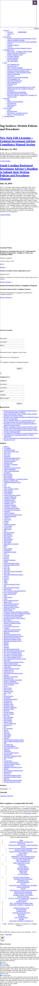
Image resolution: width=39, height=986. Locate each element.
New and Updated (12, 61)
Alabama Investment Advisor (12, 458)
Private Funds (8, 689)
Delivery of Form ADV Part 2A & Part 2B (19, 69)
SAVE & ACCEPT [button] (5, 985)
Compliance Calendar (10, 498)
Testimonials (7, 751)
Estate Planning (8, 548)
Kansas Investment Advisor (11, 621)
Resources (7, 98)
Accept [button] (34, 932)
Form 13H (7, 568)
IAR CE (9, 46)
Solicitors (6, 738)
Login (9, 110)
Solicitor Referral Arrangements (23, 892)
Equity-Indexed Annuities (11, 544)
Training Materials (12, 59)
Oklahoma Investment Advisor (12, 665)
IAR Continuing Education (15, 67)
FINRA (6, 561)
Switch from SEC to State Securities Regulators (23, 890)
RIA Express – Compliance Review (17, 113)
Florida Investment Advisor (11, 563)
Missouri (6, 642)
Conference (7, 511)
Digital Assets (8, 529)
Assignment (7, 472)
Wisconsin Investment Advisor (12, 775)
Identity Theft (7, 602)
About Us (6, 30)
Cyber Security (8, 526)
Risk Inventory (8, 718)
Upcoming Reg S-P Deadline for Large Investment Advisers (21, 433)
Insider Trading (8, 610)
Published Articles (21, 901)
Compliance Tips (21, 855)
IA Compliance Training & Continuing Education (14, 362)
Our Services (7, 37)
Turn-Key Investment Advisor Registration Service (21, 38)
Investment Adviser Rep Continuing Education (17, 613)
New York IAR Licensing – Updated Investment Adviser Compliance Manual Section (17, 141)
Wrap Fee (6, 778)
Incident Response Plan (10, 605)
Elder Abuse (7, 537)
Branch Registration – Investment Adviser (16, 479)
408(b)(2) (6, 446)
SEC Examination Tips (13, 82)
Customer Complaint (10, 524)
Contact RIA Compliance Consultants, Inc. (21, 905)
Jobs (8, 35)
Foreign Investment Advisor (12, 565)
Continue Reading (5, 161)
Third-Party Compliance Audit (12, 756)
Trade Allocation (8, 757)
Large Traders (8, 625)
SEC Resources (11, 103)
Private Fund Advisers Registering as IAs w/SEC (21, 87)
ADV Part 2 (7, 453)
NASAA (6, 646)
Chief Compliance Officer (11, 489)
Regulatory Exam (9, 706)
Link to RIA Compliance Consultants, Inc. (21, 921)
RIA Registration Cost (13, 79)
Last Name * (3, 342)
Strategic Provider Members (15, 101)
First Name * (3, 338)
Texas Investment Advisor (11, 752)
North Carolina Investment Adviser (14, 662)
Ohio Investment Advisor (11, 663)
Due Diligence (8, 534)
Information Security (9, 608)
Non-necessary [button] (4, 973)
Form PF (9, 85)
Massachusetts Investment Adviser (13, 636)
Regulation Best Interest (10, 699)
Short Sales (7, 733)
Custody (6, 523)
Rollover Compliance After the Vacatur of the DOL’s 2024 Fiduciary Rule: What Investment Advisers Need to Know (20, 427)
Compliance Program (10, 502)
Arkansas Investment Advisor (12, 468)
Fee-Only (6, 557)
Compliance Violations (10, 506)
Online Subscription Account (21, 863)
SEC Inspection (8, 728)
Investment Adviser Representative (13, 615)
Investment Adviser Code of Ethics (17, 93)
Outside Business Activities (11, 668)
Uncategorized (8, 761)
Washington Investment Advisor (13, 767)
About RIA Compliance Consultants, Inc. (21, 842)
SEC (5, 727)
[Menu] (35, 2)
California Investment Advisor (12, 482)
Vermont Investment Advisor (12, 764)
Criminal (6, 521)
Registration (7, 697)
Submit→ (19, 368)
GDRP (6, 582)
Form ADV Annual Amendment (13, 571)
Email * (2, 345)
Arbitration (7, 466)
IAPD (5, 595)
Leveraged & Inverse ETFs (11, 626)
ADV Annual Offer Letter (11, 451)
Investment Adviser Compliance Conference (16, 612)
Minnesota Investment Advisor (12, 639)
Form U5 (6, 579)
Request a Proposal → (6, 282)
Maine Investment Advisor (11, 631)
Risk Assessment (8, 717)
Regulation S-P (8, 702)
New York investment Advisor (12, 657)
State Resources (11, 105)
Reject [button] (2, 934)
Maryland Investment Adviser (12, 634)
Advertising (7, 456)
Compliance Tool (9, 503)
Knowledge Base (12, 111)
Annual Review (8, 463)
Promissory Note (8, 691)
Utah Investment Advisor (11, 762)
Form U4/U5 (11, 76)
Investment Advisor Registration (13, 616)
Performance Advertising (11, 676)
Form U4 (6, 578)
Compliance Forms (9, 500)
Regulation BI (8, 701)
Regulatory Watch (9, 709)
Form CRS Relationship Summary (13, 574)
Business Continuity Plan (11, 480)
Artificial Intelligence (10, 469)
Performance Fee (8, 678)
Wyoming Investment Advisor (12, 782)
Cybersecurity (8, 527)
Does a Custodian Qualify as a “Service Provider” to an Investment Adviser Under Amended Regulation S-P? (19, 421)
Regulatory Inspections (10, 707)
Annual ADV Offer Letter (11, 459)
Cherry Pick (7, 487)
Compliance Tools (9, 50)
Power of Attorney (9, 684)
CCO (5, 484)
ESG (5, 547)
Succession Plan (8, 744)
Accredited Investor (9, 450)
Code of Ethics (8, 493)
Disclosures (10, 106)
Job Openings (21, 914)
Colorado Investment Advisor (12, 495)
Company (3, 394)
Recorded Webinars (13, 58)
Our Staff (10, 32)
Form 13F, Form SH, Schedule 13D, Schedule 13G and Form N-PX (23, 899)
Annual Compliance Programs (16, 40)
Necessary (5, 964)
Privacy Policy (8, 688)
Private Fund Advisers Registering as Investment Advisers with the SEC (23, 886)
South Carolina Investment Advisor (14, 741)
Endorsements (8, 540)
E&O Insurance (8, 536)
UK (5, 759)
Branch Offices (8, 477)
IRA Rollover (7, 620)
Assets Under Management (11, 471)
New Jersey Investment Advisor (13, 654)
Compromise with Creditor (11, 508)
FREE (5, 581)
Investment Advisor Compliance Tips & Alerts (13, 352)
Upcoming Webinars (13, 56)
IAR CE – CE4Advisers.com (15, 114)
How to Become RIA (10, 594)
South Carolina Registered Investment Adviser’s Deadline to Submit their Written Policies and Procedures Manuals (19, 172)
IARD (5, 599)
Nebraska (6, 647)
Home (21, 840)
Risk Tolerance (8, 720)
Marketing (7, 633)
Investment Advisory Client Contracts (14, 618)
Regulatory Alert (8, 704)
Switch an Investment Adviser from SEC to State (23, 851)
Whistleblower (8, 772)
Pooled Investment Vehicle (11, 683)
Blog (8, 100)
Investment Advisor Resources (21, 913)
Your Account (8, 108)
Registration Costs (23, 880)
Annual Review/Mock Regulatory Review (19, 48)
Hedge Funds (7, 589)
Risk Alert (6, 715)
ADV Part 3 (7, 455)
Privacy (6, 686)
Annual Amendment (9, 461)
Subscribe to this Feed (6, 796)
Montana (6, 644)
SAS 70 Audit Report (10, 723)
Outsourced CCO (9, 670)
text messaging (8, 754)
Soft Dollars (7, 736)
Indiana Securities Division (11, 607)
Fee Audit (6, 555)
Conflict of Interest (9, 513)
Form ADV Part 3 (12, 66)
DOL (5, 531)
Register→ (3, 267)
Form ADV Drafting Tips (14, 80)
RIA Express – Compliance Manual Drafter (19, 51)
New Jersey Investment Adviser (13, 652)
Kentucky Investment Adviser (12, 623)
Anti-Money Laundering (11, 464)
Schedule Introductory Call (21, 908)
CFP (5, 485)
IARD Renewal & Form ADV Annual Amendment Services (23, 845)
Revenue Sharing (9, 712)
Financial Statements (9, 560)
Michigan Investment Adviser (12, 638)
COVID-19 (7, 518)
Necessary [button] (3, 962)
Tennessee (7, 749)
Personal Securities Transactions (13, 680)
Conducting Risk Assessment (12, 510)
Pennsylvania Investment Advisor (13, 673)
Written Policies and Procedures (13, 780)
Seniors (6, 730)
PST (5, 694)
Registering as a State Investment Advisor (19, 72)
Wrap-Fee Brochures (23, 896)
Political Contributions (10, 681)
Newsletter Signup (9, 116)
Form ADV (7, 570)
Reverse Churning (9, 714)
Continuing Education (10, 516)
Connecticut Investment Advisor (13, 514)
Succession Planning (9, 746)
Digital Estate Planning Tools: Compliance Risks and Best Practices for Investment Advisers (20, 414)
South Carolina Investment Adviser (14, 740)
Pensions (6, 675)
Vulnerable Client (9, 765)
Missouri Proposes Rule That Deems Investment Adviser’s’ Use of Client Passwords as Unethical (20, 411)
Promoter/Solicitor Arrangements (16, 92)
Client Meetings (8, 492)
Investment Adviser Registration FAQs (18, 71)
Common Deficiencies (10, 497)
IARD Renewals (12, 84)
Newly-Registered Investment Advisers (15, 659)
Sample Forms (8, 722)
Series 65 (6, 731)
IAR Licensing (8, 597)
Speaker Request (21, 911)
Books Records (8, 476)
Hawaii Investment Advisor (11, 587)
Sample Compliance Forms (15, 54)
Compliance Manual (13, 45)
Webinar (6, 769)
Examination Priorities (10, 552)
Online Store (7, 667)
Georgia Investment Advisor (12, 584)
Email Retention (8, 539)
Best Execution (8, 474)
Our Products (21, 864)
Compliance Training (10, 505)
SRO (5, 743)
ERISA (6, 545)
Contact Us (10, 33)
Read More (8, 934)
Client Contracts (8, 490)
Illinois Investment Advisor (11, 604)
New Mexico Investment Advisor (13, 655)
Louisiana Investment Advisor (12, 629)
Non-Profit (7, 660)
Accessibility (7, 448)
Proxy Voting (7, 693)
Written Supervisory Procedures (16, 53)
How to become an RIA (10, 592)
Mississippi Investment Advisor (12, 641)
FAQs (5, 63)
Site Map (21, 919)
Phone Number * (5, 398)
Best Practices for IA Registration (9, 357)
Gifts (5, 586)
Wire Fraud (7, 774)
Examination (7, 550)
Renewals (6, 710)
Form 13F (6, 566)
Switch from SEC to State (11, 748)
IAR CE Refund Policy (21, 917)
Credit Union (7, 519)
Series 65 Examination (13, 74)
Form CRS (7, 573)
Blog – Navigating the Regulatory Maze (21, 903)
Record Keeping (8, 696)
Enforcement (7, 542)
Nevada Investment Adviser (12, 649)
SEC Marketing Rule (13, 64)
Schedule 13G (8, 725)
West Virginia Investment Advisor (13, 770)
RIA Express (23, 866)
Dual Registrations (9, 532)
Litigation (6, 628)
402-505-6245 (22, 32)
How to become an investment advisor (15, 591)
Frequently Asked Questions (21, 877)
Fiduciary (6, 558)
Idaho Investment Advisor (11, 600)
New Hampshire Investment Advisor (14, 650)
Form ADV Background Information (17, 77)
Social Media (7, 735)
